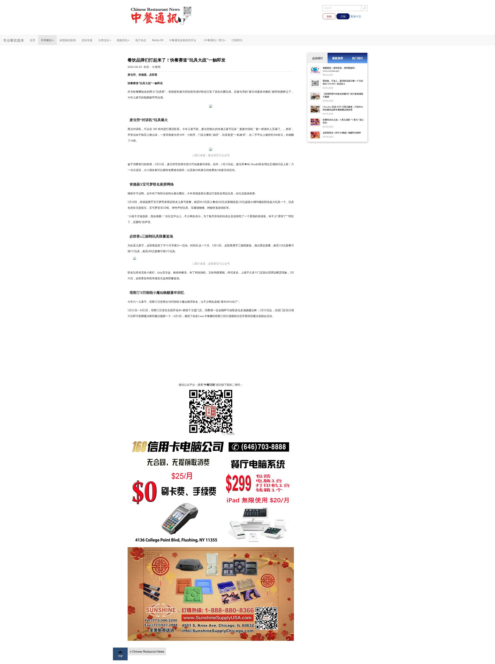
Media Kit (157, 40)
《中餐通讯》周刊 (213, 40)
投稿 (329, 16)
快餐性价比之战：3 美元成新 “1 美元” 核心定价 (343, 121)
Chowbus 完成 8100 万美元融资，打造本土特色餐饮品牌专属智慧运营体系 (343, 108)
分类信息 (103, 40)
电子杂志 (140, 40)
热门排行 (357, 58)
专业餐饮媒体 (13, 40)
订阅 (343, 16)
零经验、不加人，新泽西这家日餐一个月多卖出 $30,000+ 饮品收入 (343, 82)
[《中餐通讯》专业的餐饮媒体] (161, 15)
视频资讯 (122, 40)
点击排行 (317, 58)
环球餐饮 (46, 40)
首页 (32, 40)
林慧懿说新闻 (68, 40)
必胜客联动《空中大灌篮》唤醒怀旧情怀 (342, 133)
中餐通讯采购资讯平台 (182, 40)
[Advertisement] (211, 355)
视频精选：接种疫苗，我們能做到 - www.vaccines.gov (339, 69)
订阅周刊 (236, 40)
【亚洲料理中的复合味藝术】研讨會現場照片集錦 (343, 95)
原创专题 (87, 40)
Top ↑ (120, 654)
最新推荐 (337, 58)
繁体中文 (355, 16)
